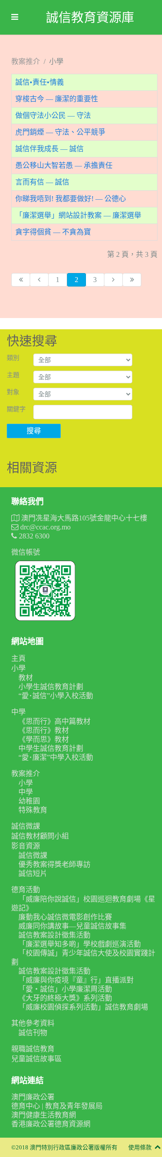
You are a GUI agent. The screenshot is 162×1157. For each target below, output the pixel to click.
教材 (25, 678)
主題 (13, 375)
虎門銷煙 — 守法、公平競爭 (60, 132)
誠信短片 (32, 873)
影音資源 (25, 846)
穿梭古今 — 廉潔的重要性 (56, 99)
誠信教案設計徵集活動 (54, 935)
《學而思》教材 (43, 739)
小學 (18, 668)
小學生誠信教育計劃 (50, 687)
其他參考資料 (32, 1023)
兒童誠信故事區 (36, 1059)
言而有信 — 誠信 (42, 182)
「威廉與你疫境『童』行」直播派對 (76, 980)
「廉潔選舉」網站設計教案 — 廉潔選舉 (78, 215)
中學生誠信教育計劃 (50, 748)
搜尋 (34, 431)
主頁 (18, 658)
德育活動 (25, 889)
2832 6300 (33, 536)
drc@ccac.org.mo (44, 527)
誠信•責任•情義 (39, 82)
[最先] (20, 280)
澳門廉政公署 (32, 1097)
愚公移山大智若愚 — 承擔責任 (63, 165)
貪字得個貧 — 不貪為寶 (53, 232)
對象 (13, 392)
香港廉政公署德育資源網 (50, 1124)
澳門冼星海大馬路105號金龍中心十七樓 (83, 518)
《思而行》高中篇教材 (54, 721)
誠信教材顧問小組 (40, 836)
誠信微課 (25, 826)
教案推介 (25, 773)
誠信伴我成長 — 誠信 (49, 148)
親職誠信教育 (32, 1049)
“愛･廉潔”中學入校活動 (55, 757)
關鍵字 (16, 409)
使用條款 (140, 1147)
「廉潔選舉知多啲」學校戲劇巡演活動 (79, 944)
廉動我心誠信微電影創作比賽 (65, 917)
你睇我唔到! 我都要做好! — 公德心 (70, 198)
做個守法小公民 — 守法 (53, 115)
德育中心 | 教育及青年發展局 (57, 1106)
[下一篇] (113, 280)
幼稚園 (29, 801)
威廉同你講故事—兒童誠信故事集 (72, 926)
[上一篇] (39, 280)
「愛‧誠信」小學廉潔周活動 (65, 989)
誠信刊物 (32, 1032)
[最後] (132, 280)
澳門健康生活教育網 (43, 1115)
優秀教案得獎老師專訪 (54, 864)
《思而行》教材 (43, 730)
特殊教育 (32, 810)
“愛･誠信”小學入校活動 (55, 696)
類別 (13, 357)
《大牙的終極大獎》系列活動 (65, 998)
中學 (18, 712)
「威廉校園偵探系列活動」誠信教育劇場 (83, 1007)
